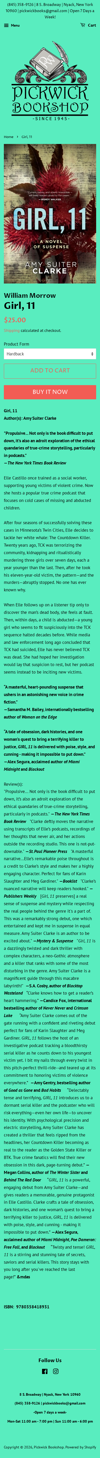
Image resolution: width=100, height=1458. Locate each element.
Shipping (12, 330)
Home (8, 137)
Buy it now (50, 392)
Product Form (16, 344)
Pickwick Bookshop (49, 1447)
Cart (91, 25)
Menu (15, 25)
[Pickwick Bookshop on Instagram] (55, 1372)
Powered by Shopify (80, 1447)
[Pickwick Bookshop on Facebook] (45, 1372)
